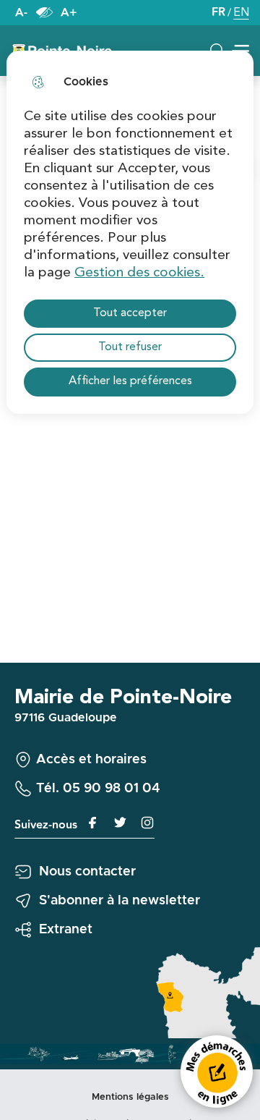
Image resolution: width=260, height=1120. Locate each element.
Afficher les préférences (130, 381)
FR (218, 12)
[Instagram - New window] (141, 823)
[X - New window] (114, 823)
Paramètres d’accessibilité (44, 12)
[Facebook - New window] (89, 822)
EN (241, 14)
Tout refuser (130, 347)
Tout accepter (130, 313)
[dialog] (130, 232)
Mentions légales (130, 1097)
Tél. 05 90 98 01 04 (98, 788)
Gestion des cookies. (139, 273)
